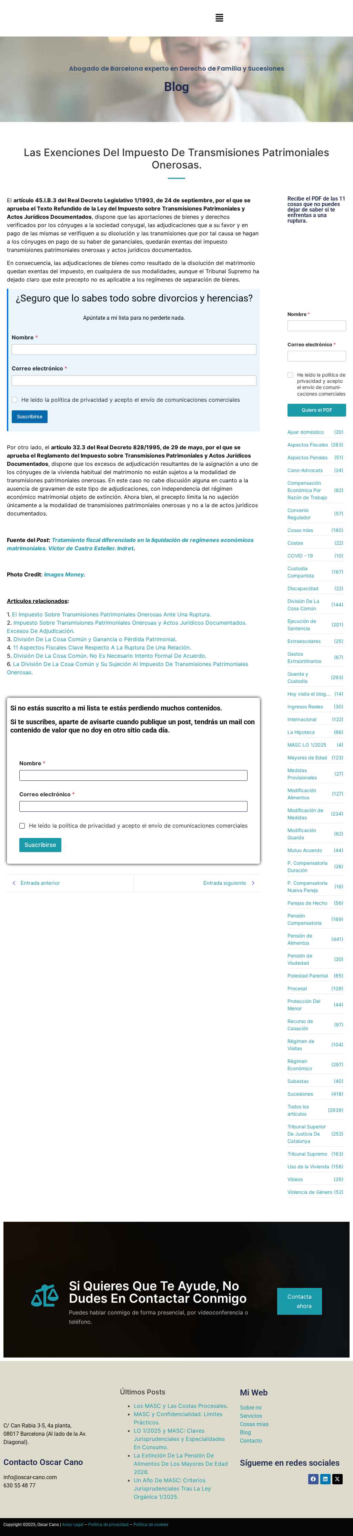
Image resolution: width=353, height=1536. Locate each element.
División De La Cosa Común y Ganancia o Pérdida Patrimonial (94, 639)
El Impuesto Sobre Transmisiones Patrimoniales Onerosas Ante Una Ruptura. (111, 614)
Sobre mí (251, 1407)
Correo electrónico (39, 368)
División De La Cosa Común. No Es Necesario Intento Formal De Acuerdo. (109, 655)
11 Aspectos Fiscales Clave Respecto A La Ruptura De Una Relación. (102, 647)
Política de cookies (150, 1524)
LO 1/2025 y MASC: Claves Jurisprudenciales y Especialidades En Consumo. (179, 1439)
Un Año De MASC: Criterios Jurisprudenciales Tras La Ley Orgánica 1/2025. (172, 1488)
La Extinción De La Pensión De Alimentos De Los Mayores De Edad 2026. (181, 1463)
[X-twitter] (337, 1479)
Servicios (251, 1416)
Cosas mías (254, 1424)
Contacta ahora (300, 1301)
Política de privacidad (108, 1524)
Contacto (251, 1440)
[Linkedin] (325, 1479)
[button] (219, 18)
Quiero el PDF (317, 410)
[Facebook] (313, 1479)
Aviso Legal (72, 1524)
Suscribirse (29, 416)
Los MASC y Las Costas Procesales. (181, 1405)
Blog (245, 1432)
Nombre (25, 337)
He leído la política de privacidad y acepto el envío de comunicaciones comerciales (130, 399)
